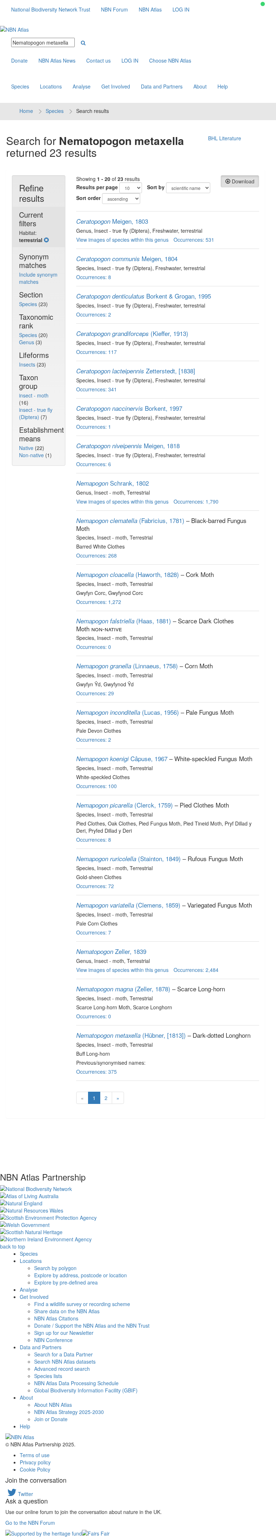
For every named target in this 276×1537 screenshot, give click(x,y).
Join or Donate (51, 1419)
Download (242, 181)
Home (26, 110)
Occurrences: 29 (95, 693)
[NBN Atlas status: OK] (263, 4)
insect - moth (34, 395)
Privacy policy (35, 1462)
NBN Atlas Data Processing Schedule (76, 1383)
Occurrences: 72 (95, 886)
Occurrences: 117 (96, 351)
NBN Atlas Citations (56, 1318)
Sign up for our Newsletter (63, 1332)
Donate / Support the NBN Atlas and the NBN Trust (92, 1325)
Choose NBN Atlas (170, 60)
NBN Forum (114, 9)
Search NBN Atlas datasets (65, 1361)
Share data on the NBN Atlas (67, 1311)
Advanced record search (62, 1368)
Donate (19, 60)
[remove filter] (46, 240)
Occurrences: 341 (96, 389)
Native (27, 447)
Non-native (32, 455)
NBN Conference (53, 1339)
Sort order (88, 197)
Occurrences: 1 (93, 426)
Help (222, 86)
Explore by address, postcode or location (80, 1275)
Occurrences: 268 (96, 555)
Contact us (98, 60)
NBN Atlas (150, 9)
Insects (28, 364)
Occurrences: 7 (93, 932)
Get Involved (115, 86)
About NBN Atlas (53, 1404)
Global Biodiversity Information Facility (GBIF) (86, 1390)
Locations (51, 86)
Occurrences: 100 (96, 786)
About (200, 86)
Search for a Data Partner (63, 1354)
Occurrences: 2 (93, 314)
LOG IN (180, 9)
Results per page (97, 187)
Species (20, 86)
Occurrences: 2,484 (196, 969)
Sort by (156, 187)
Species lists (48, 1375)
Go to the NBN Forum (30, 1522)
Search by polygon (55, 1268)
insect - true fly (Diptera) (35, 413)
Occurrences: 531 (194, 239)
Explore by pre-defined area (66, 1282)
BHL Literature (224, 138)
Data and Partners (162, 86)
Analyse (82, 86)
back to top (12, 1246)
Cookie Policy (35, 1469)
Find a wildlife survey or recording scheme (82, 1304)
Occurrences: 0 (93, 646)
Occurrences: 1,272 (98, 601)
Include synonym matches (38, 278)
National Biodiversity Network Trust (50, 9)
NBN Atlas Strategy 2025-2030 (69, 1411)
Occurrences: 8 (93, 277)
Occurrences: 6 (93, 464)
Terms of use (35, 1455)
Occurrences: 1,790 (196, 501)
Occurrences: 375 (96, 1071)
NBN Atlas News (56, 60)
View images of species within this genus (122, 239)
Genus (27, 342)
